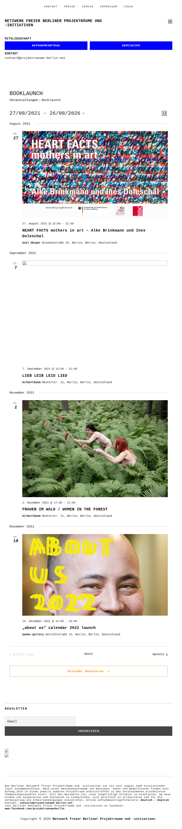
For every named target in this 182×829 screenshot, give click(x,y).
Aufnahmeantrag (46, 45)
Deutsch (146, 800)
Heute (88, 654)
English (163, 800)
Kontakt (50, 6)
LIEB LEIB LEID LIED (44, 376)
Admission (131, 45)
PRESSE (69, 6)
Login (128, 6)
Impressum (108, 6)
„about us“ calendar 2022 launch (59, 628)
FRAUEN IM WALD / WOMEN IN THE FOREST (65, 509)
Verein (87, 6)
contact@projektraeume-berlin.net (35, 58)
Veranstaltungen (23, 100)
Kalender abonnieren (86, 671)
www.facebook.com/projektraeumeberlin (34, 808)
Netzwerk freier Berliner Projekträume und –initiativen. (105, 819)
